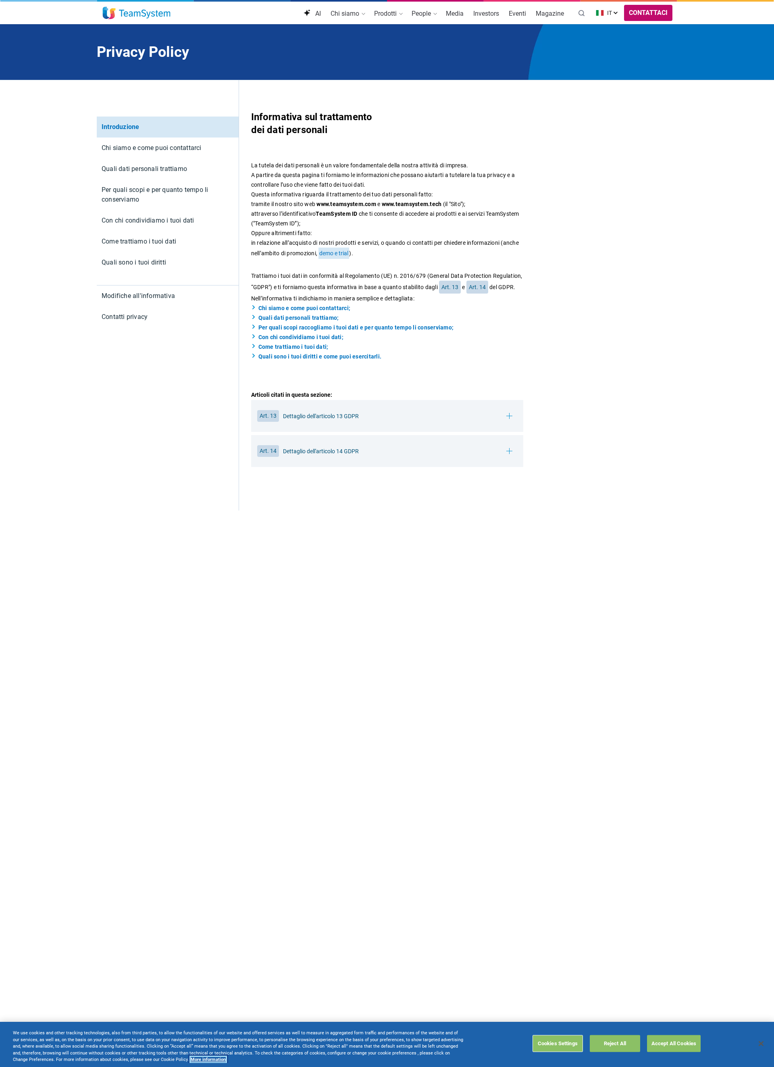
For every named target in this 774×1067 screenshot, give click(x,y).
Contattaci (648, 13)
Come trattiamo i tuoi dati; (293, 347)
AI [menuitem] (317, 13)
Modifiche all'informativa (138, 296)
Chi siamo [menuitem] (346, 13)
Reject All (615, 1043)
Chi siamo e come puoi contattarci (152, 148)
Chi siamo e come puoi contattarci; (304, 308)
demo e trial (333, 253)
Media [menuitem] (455, 13)
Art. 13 (449, 287)
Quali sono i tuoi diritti (134, 262)
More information (208, 1059)
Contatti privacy (125, 317)
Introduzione (120, 127)
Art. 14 (477, 287)
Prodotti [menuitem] (386, 13)
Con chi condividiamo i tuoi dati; (300, 337)
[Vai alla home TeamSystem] (136, 13)
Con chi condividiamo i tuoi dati (148, 220)
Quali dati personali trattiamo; (298, 318)
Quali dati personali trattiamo (144, 169)
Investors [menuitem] (486, 13)
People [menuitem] (422, 13)
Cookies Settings (558, 1043)
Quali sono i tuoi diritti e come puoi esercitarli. (320, 356)
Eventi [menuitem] (517, 13)
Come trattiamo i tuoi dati (139, 241)
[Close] (761, 1043)
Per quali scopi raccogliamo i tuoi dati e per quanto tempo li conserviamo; (356, 327)
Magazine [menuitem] (550, 13)
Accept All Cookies (673, 1043)
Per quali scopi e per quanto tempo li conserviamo (155, 194)
